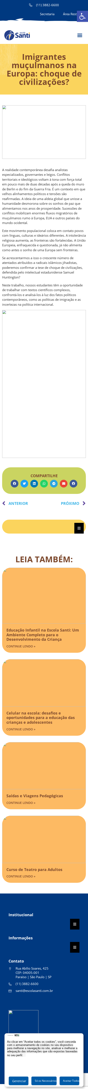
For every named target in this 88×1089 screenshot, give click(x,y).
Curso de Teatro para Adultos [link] (34, 869)
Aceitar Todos (71, 1081)
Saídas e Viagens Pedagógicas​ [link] (34, 795)
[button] (14, 483)
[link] (82, 16)
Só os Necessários (46, 1081)
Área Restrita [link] (72, 14)
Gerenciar (19, 1081)
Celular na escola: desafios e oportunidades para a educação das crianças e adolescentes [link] (40, 717)
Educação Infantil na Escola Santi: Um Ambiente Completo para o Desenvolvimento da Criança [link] (42, 634)
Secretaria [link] (47, 14)
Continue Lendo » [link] (20, 646)
